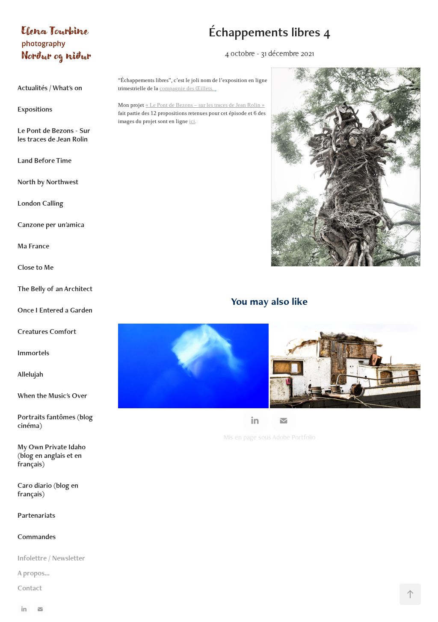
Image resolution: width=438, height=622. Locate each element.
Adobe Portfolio (293, 437)
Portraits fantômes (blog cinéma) (55, 421)
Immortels (33, 352)
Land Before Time (44, 160)
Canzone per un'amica (51, 224)
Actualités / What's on (50, 87)
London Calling (40, 203)
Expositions (35, 109)
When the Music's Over (52, 395)
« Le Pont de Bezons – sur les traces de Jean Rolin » (205, 105)
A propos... (34, 573)
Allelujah (30, 374)
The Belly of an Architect (55, 288)
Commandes (37, 536)
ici (192, 121)
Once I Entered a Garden (55, 310)
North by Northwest (48, 181)
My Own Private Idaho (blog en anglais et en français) (52, 455)
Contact (30, 588)
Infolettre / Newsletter (51, 558)
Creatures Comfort (47, 331)
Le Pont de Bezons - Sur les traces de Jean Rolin (54, 135)
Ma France (33, 246)
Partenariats (36, 515)
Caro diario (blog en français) (48, 489)
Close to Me (35, 267)
